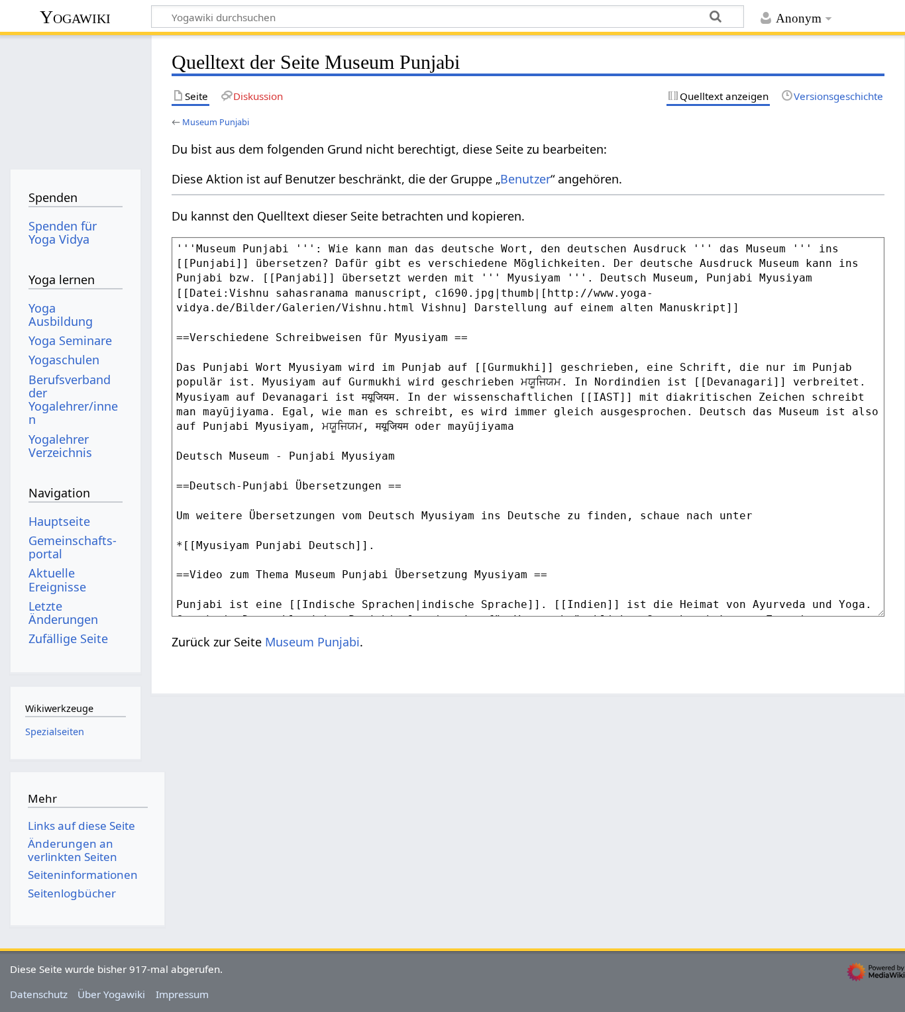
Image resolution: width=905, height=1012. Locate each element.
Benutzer (525, 179)
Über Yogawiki (111, 994)
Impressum (182, 994)
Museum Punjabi (215, 122)
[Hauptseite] (75, 97)
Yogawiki (75, 17)
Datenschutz (39, 994)
